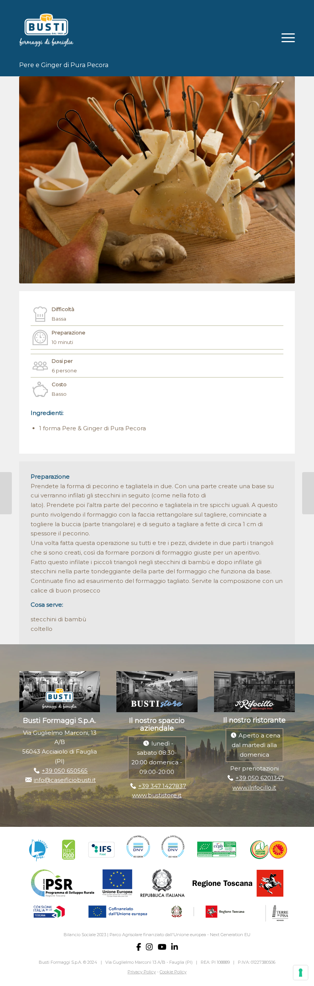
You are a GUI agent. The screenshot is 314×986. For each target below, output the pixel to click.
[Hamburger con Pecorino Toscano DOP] (6, 493)
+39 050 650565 (65, 770)
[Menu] (284, 37)
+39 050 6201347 (260, 778)
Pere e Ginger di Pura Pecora (63, 65)
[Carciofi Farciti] (308, 493)
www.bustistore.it (157, 795)
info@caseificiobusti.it (65, 780)
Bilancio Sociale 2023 (85, 934)
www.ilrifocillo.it (254, 787)
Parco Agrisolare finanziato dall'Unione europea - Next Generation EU (180, 934)
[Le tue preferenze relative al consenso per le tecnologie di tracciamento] (300, 972)
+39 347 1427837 (162, 786)
